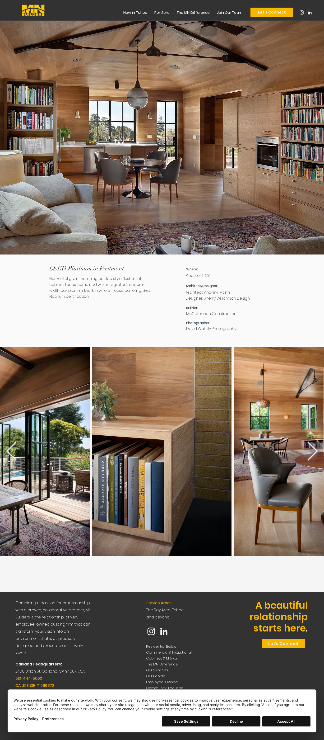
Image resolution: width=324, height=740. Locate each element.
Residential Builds (161, 646)
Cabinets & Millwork (162, 658)
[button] (162, 12)
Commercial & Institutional (169, 652)
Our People (155, 676)
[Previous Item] (11, 452)
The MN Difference (162, 664)
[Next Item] (312, 452)
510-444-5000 (28, 678)
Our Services (157, 670)
